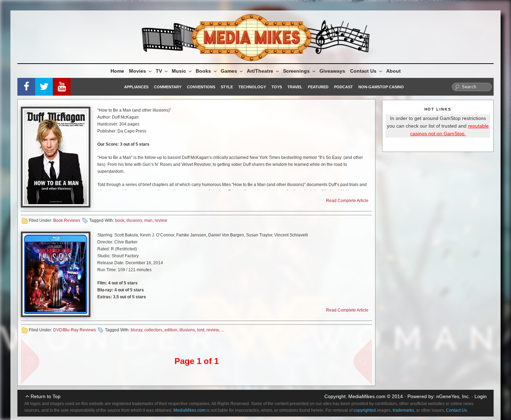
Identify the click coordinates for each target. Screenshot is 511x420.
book (119, 220)
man (148, 220)
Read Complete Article (347, 200)
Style (227, 87)
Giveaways (332, 71)
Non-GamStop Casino (381, 87)
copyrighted (365, 410)
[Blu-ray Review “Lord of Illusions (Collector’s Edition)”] (55, 274)
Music (179, 71)
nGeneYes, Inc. (453, 396)
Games (229, 71)
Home (117, 71)
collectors (153, 330)
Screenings (296, 71)
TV (159, 71)
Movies (137, 71)
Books (203, 71)
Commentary (167, 87)
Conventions (201, 87)
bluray (136, 330)
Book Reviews (66, 220)
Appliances (136, 87)
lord (200, 330)
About (393, 71)
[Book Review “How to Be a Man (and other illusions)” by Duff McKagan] (55, 157)
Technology (252, 87)
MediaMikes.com (367, 396)
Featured (318, 87)
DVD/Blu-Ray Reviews (74, 330)
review (161, 220)
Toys (276, 87)
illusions (134, 220)
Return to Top (45, 396)
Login (480, 396)
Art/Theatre (260, 71)
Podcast (343, 87)
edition (170, 330)
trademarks (403, 410)
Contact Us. (457, 410)
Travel (294, 87)
